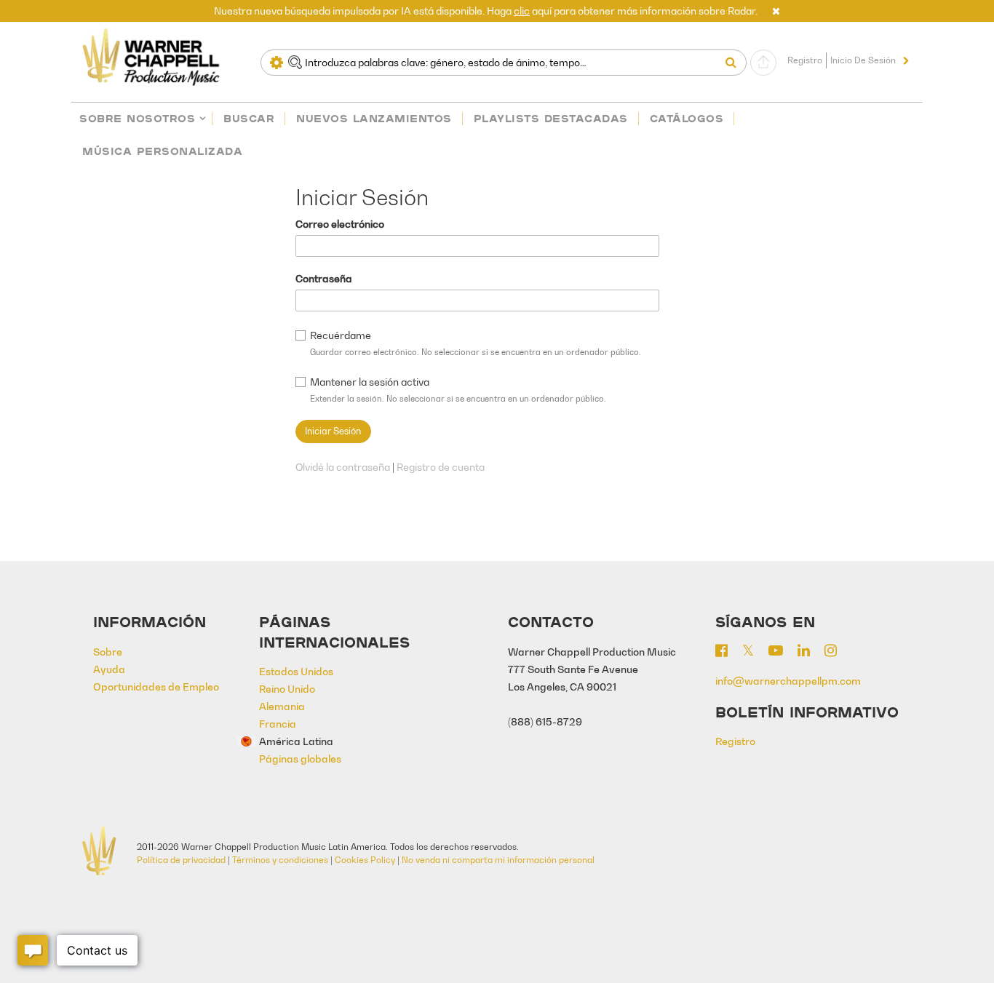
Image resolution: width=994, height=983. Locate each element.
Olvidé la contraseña (342, 467)
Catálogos (687, 118)
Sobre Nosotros (137, 118)
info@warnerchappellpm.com (788, 680)
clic (522, 10)
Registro (804, 60)
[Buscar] (734, 62)
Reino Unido (287, 688)
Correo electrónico (339, 224)
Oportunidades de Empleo (156, 686)
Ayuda (109, 669)
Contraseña (323, 278)
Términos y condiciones (280, 859)
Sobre (107, 651)
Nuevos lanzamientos (374, 118)
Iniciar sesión (333, 431)
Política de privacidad (181, 859)
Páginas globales (300, 758)
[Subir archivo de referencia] (763, 62)
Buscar (248, 118)
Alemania (282, 706)
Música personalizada (162, 151)
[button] (776, 10)
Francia (277, 723)
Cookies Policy (365, 859)
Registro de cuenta (441, 467)
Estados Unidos (296, 671)
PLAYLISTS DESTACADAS (551, 118)
